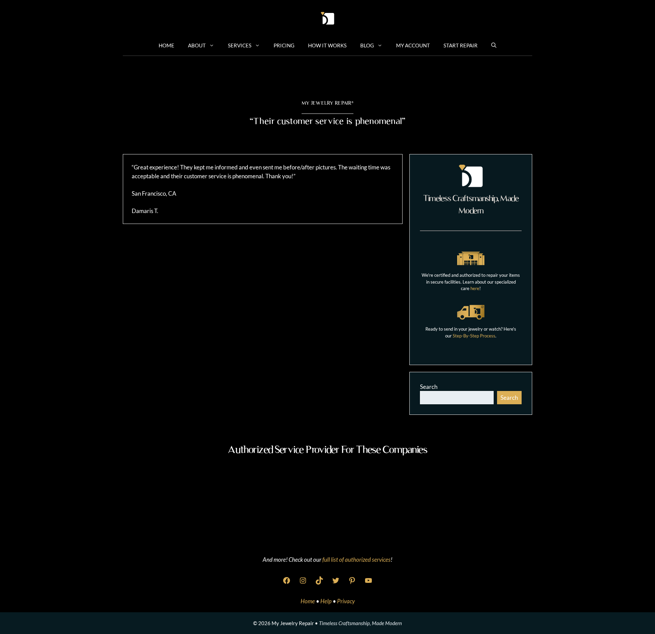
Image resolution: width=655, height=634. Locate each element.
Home (308, 601)
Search (428, 386)
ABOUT (197, 45)
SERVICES (239, 45)
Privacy (346, 601)
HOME (166, 45)
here (474, 288)
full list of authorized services (356, 559)
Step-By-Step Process (474, 335)
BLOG (367, 45)
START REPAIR (460, 45)
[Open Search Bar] (493, 45)
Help (326, 601)
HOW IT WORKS (327, 45)
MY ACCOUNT (413, 45)
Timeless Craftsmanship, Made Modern (360, 623)
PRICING (284, 45)
